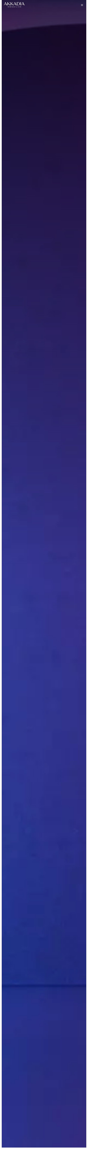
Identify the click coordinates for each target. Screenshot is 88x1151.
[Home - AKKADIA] (14, 4)
